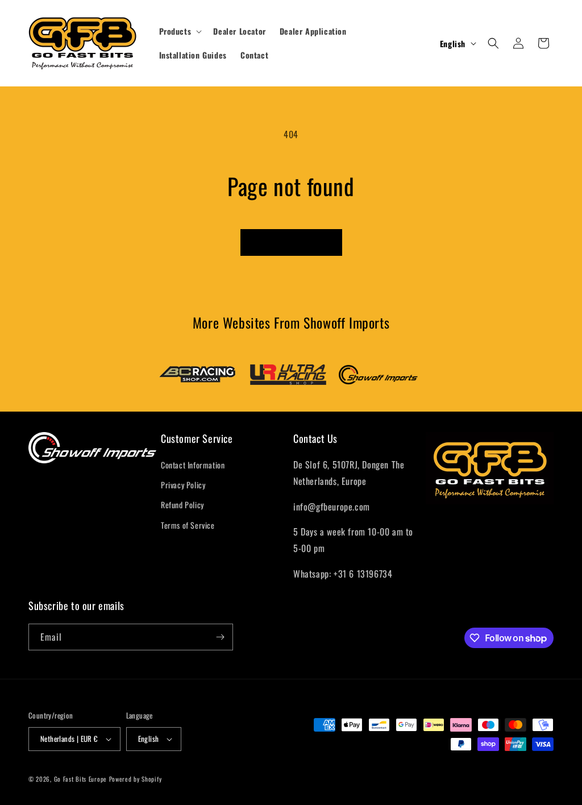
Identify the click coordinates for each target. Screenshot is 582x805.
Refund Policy (182, 505)
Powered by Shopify (135, 778)
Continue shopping (291, 242)
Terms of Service (188, 525)
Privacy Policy (183, 485)
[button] (179, 31)
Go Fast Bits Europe (80, 778)
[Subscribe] (219, 637)
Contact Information (193, 465)
